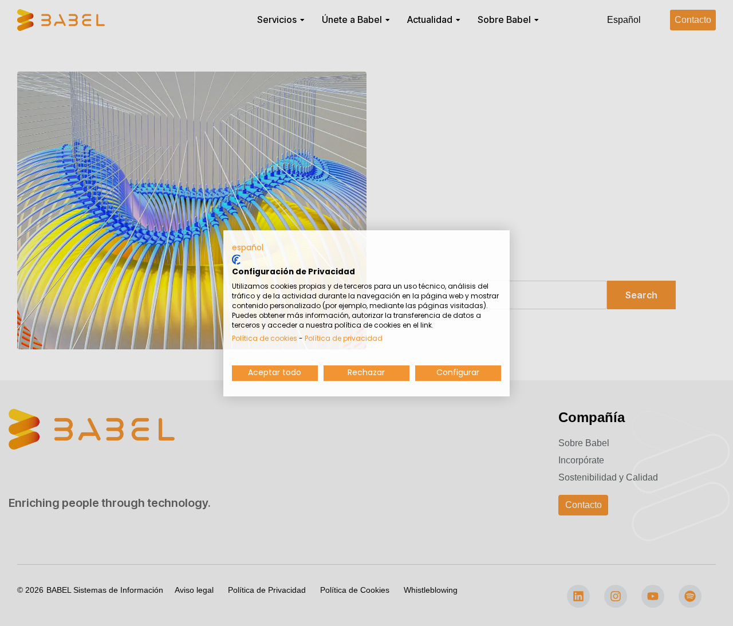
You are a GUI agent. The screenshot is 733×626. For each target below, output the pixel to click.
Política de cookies (264, 338)
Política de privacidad (344, 338)
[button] (247, 248)
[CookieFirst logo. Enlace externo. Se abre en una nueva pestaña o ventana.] (236, 259)
